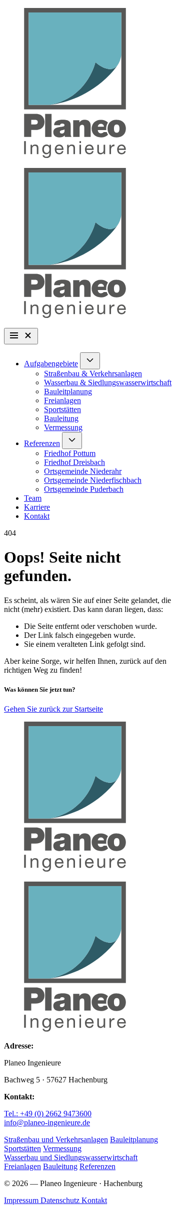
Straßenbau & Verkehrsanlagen (93, 373)
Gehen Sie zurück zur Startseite (53, 709)
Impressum (22, 1200)
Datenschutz (61, 1200)
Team (33, 498)
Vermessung (63, 427)
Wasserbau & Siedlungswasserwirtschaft (108, 382)
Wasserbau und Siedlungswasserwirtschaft (71, 1157)
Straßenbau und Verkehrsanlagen (56, 1139)
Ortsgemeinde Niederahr (83, 471)
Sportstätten (62, 409)
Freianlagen (62, 400)
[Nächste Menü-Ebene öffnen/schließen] (90, 360)
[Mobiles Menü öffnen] (21, 336)
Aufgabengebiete (51, 363)
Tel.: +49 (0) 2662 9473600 (48, 1113)
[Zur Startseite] (90, 84)
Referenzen (42, 443)
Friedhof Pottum (70, 453)
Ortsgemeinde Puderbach (84, 489)
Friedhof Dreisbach (74, 462)
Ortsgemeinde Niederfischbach (93, 480)
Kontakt (37, 516)
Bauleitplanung (68, 391)
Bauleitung (61, 418)
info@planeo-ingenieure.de (47, 1122)
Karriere (37, 507)
